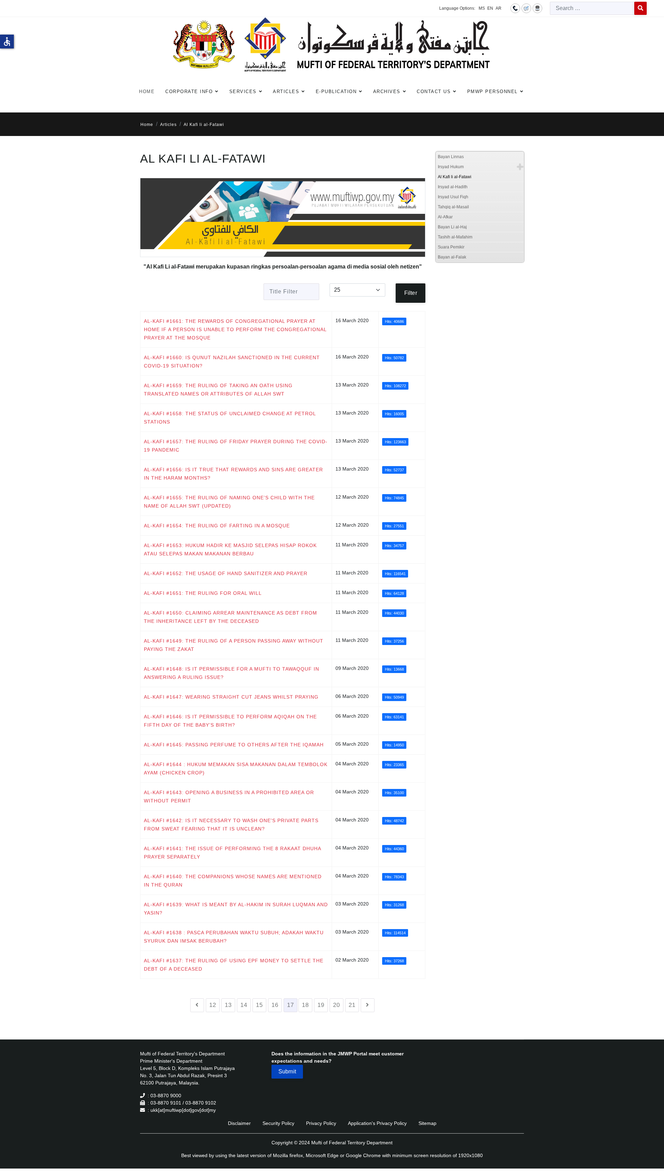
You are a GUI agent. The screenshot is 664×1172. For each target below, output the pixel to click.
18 (305, 1005)
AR (498, 8)
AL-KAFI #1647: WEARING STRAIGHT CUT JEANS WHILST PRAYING (231, 697)
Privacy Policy (321, 1123)
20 (336, 1005)
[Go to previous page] (197, 1005)
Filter (410, 293)
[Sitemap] (537, 8)
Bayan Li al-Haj (452, 227)
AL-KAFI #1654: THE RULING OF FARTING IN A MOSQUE (217, 525)
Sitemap (427, 1123)
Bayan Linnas (451, 156)
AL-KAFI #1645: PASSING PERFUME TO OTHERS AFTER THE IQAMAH (234, 744)
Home (147, 91)
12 (212, 1005)
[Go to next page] (368, 1005)
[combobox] (592, 8)
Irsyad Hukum (451, 166)
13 (228, 1005)
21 (352, 1005)
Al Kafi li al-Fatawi (454, 176)
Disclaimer (239, 1123)
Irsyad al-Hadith (453, 186)
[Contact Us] (515, 8)
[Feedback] (526, 8)
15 (259, 1005)
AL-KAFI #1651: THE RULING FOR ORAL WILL (203, 593)
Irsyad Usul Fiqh (453, 196)
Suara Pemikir (451, 247)
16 (274, 1005)
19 (320, 1005)
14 (243, 1005)
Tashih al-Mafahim (455, 237)
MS (482, 8)
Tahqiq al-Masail (453, 207)
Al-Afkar (445, 217)
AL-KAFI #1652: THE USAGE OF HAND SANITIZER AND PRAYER (225, 573)
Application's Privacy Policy (377, 1123)
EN (490, 8)
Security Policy (278, 1123)
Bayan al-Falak (452, 257)
